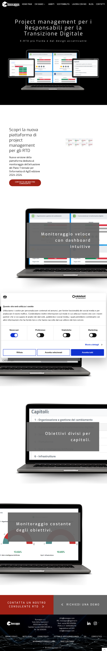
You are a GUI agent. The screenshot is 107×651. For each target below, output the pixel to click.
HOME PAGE (27, 4)
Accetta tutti (87, 352)
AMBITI (51, 4)
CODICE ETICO (96, 637)
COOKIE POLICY (43, 637)
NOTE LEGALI (27, 637)
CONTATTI (100, 4)
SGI (85, 637)
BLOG (91, 4)
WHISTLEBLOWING (67, 641)
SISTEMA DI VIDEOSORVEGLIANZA (66, 637)
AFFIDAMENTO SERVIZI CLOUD (44, 641)
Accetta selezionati (53, 352)
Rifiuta (20, 352)
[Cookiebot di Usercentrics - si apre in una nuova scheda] (74, 297)
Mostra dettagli (92, 345)
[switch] (40, 335)
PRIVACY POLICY (11, 637)
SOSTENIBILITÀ (63, 4)
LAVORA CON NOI (79, 4)
